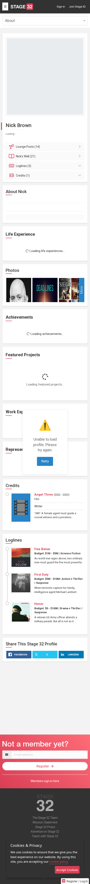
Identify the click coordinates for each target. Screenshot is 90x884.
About (10, 20)
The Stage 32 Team (45, 817)
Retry (45, 461)
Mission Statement (45, 822)
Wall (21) (25, 156)
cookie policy (58, 861)
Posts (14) (28, 146)
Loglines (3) (23, 166)
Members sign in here (45, 781)
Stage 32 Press (45, 827)
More (82, 290)
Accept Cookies (67, 870)
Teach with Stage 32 (45, 836)
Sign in (61, 6)
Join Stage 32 (77, 6)
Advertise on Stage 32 (45, 831)
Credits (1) (23, 175)
